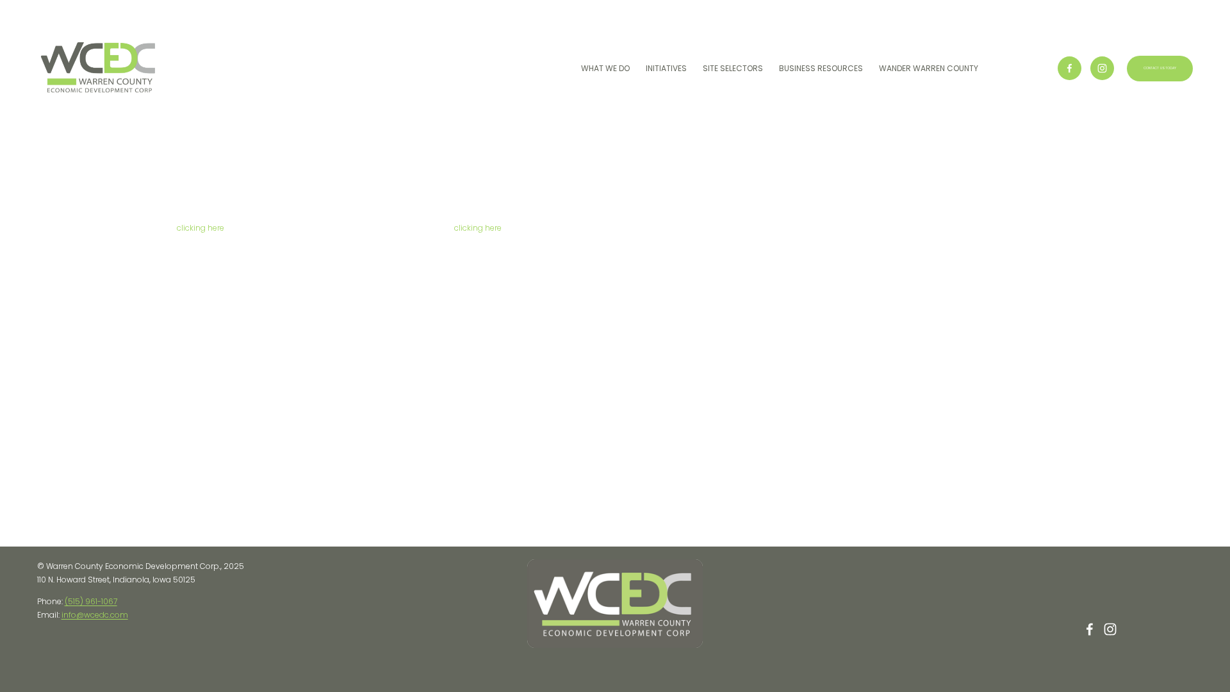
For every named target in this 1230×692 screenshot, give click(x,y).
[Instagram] (1102, 68)
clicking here (200, 227)
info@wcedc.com (95, 614)
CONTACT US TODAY (1160, 68)
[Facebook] (1069, 68)
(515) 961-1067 (91, 601)
